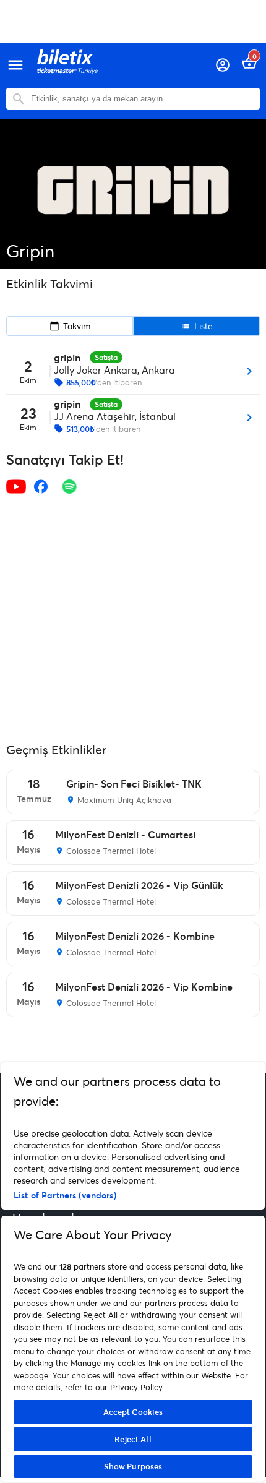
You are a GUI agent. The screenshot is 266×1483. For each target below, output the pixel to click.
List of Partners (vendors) (65, 1195)
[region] (133, 1272)
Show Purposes (133, 1466)
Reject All (132, 1439)
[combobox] (142, 99)
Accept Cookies (133, 1411)
